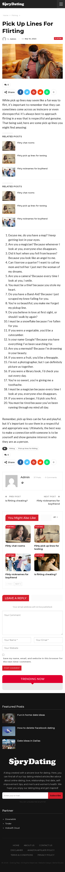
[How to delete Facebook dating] (8, 731)
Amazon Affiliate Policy (41, 850)
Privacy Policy (46, 855)
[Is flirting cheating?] (47, 562)
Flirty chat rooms (25, 142)
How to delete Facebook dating (36, 727)
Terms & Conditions (22, 855)
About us (29, 845)
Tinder (8, 823)
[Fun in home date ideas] (8, 718)
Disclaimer (17, 850)
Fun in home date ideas (31, 714)
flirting (12, 449)
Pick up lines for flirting (27, 449)
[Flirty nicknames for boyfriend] (8, 172)
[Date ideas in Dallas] (8, 744)
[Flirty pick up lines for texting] (8, 159)
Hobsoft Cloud (12, 828)
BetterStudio (57, 863)
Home (16, 845)
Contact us (45, 845)
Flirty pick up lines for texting (32, 155)
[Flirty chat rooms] (8, 146)
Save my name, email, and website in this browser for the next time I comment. (33, 660)
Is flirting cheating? (16, 500)
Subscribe (55, 795)
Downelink (10, 819)
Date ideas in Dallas (28, 740)
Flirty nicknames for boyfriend (32, 168)
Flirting (58, 38)
